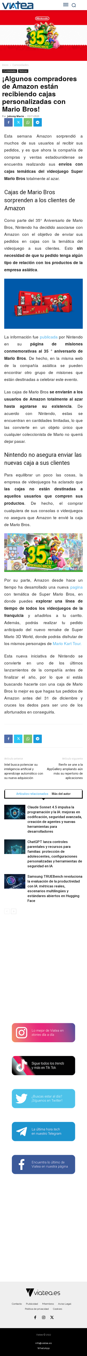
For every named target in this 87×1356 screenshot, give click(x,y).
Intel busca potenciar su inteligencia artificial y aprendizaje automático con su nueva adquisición (23, 771)
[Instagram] (43, 1318)
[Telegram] (37, 122)
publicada (49, 337)
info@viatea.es (43, 1343)
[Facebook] (8, 122)
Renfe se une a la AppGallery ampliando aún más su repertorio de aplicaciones (65, 771)
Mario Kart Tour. (67, 643)
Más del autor (61, 793)
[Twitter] (18, 122)
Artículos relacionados (32, 793)
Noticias (23, 71)
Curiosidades (20, 65)
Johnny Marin (15, 116)
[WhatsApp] (28, 122)
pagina (76, 587)
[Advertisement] (43, 970)
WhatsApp (43, 1348)
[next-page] (13, 911)
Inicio (5, 65)
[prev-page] (7, 911)
